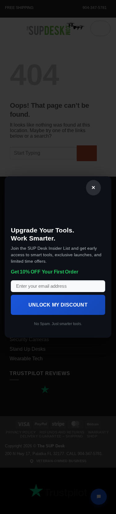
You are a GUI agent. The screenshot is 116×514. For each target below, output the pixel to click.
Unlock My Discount (58, 304)
